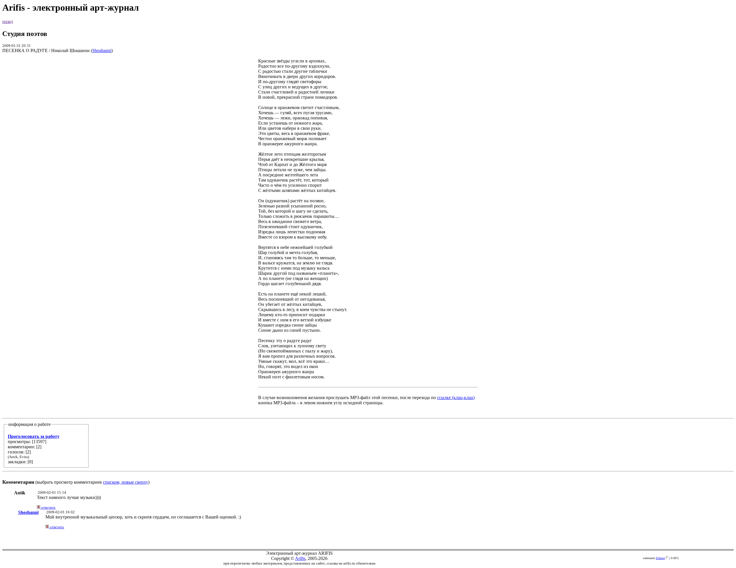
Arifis (300, 558)
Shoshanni (101, 50)
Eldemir (660, 558)
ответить (47, 507)
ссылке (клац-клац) (456, 397)
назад (7, 21)
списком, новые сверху (125, 482)
